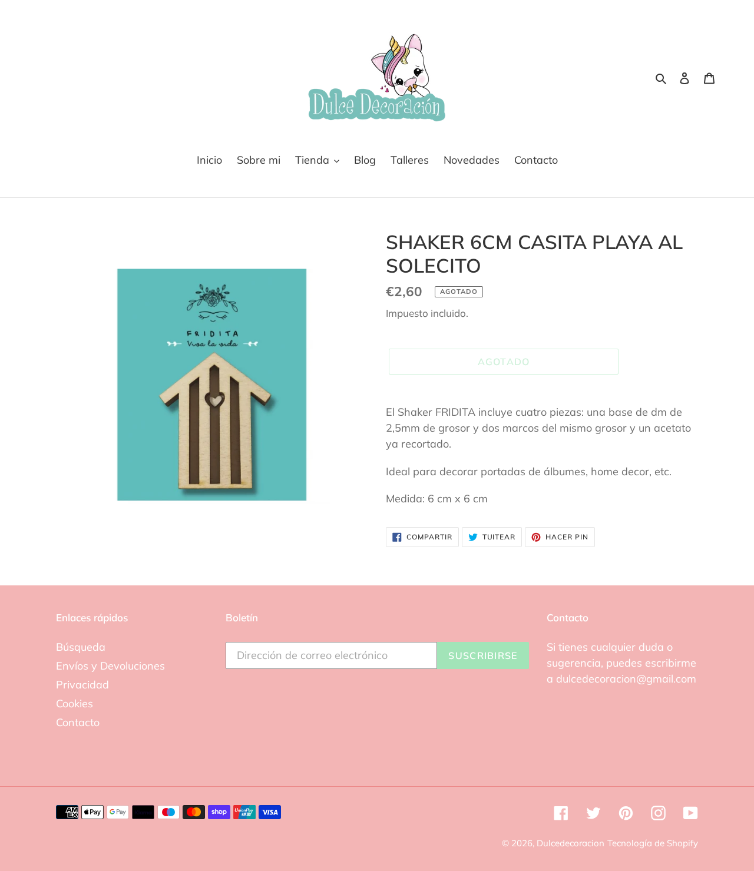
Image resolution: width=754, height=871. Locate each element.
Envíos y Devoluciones (110, 666)
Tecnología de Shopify (652, 843)
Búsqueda (80, 647)
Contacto (78, 722)
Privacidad (82, 684)
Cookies (74, 703)
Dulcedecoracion (570, 843)
